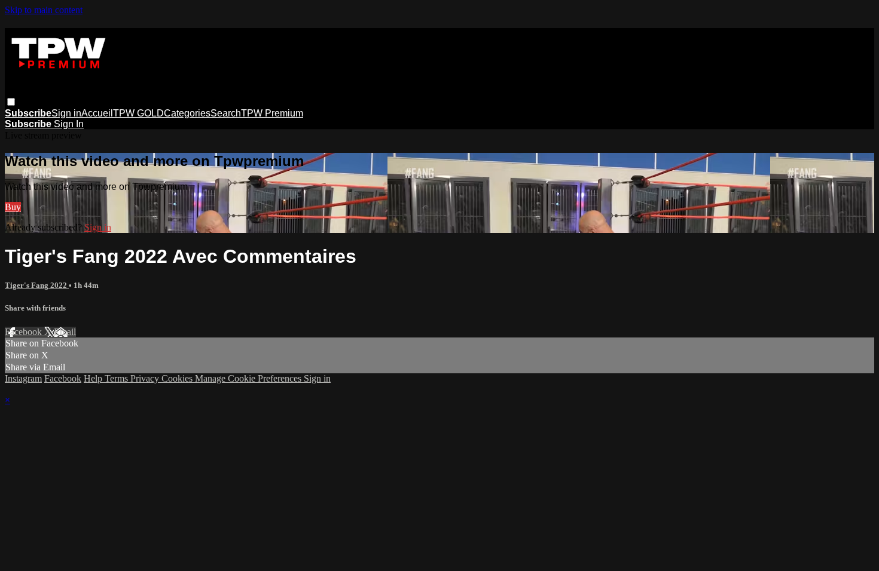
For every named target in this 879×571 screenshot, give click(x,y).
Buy (13, 207)
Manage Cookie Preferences (249, 378)
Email (65, 332)
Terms (117, 378)
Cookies (178, 378)
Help (94, 378)
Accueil (97, 113)
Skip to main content (44, 10)
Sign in (66, 113)
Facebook (24, 332)
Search (225, 113)
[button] (11, 102)
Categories (187, 113)
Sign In (69, 124)
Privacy (145, 378)
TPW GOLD (138, 113)
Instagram (23, 378)
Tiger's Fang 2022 (37, 285)
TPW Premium (272, 113)
